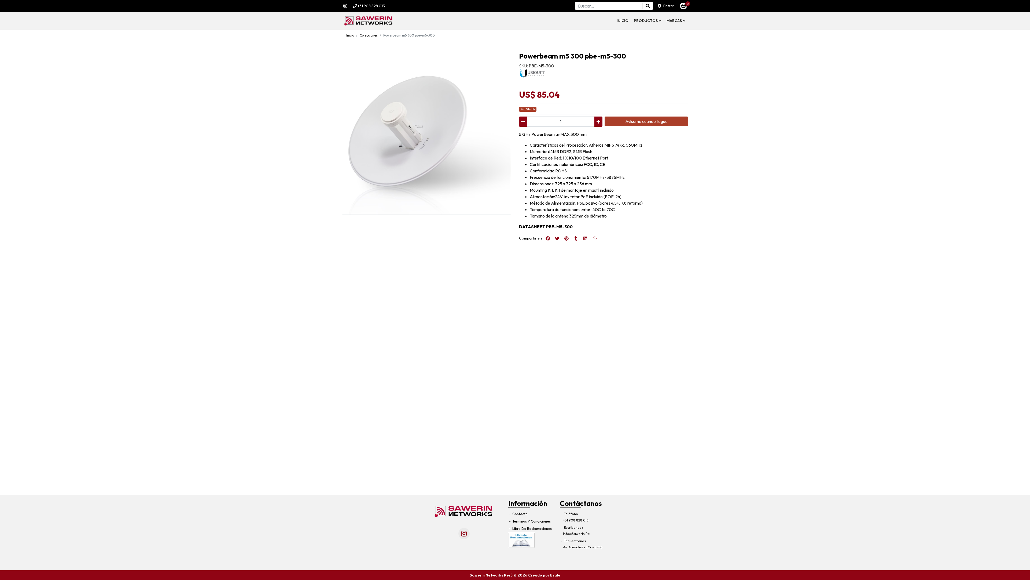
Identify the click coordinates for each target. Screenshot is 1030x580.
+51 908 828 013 (371, 5)
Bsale (555, 575)
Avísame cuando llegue (646, 121)
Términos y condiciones (531, 521)
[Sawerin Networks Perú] (369, 21)
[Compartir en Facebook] (547, 238)
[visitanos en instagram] (345, 6)
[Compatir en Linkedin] (585, 238)
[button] (647, 21)
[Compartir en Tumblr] (576, 238)
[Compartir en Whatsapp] (594, 238)
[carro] (683, 6)
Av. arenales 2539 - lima (582, 547)
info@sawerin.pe (576, 533)
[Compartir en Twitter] (557, 238)
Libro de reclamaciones (532, 528)
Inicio (622, 20)
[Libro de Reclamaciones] (521, 540)
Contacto (520, 514)
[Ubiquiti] (532, 72)
